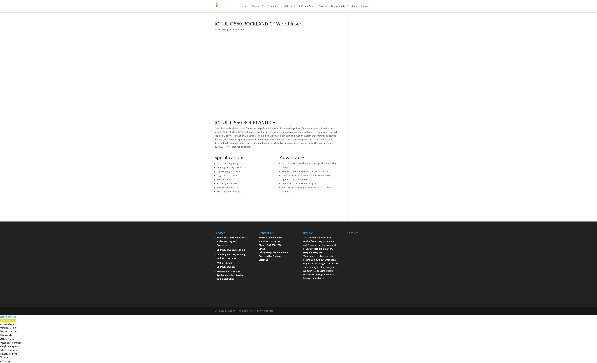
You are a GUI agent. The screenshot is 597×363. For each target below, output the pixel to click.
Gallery (288, 6)
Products (272, 6)
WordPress (267, 310)
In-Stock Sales (306, 6)
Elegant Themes (237, 310)
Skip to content (8, 316)
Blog (354, 6)
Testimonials (338, 6)
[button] (8, 320)
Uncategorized (236, 29)
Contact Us (367, 6)
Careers (322, 6)
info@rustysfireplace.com (273, 252)
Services (256, 6)
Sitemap (263, 259)
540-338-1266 (274, 245)
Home (244, 6)
